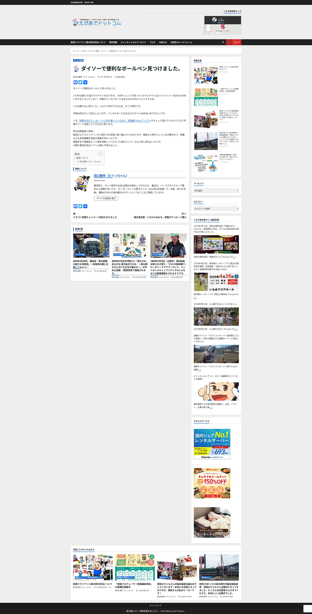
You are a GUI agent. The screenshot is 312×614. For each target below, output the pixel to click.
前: (95, 215)
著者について (82, 158)
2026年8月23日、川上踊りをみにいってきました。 (216, 266)
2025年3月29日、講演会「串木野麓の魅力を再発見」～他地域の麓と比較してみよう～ (90, 264)
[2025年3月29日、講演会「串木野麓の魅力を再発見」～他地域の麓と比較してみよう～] (91, 246)
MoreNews (166, 611)
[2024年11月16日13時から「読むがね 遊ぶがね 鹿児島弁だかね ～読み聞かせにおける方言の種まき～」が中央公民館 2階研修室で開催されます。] (130, 246)
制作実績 (113, 42)
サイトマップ (155, 605)
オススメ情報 (78, 60)
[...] (195, 260)
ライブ (236, 42)
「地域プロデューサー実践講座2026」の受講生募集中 (228, 90)
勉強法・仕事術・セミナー (126, 577)
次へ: (160, 215)
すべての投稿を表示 (106, 198)
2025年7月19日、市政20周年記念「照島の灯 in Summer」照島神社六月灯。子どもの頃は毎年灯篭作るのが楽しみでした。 (216, 379)
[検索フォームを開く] (223, 42)
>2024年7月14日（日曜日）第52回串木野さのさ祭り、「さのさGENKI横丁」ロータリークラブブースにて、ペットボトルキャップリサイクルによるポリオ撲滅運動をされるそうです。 (168, 267)
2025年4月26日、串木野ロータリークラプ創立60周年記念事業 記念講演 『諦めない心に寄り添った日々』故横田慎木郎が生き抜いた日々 (216, 229)
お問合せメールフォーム (181, 42)
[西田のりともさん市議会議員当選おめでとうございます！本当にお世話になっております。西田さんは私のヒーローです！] (177, 567)
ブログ (153, 42)
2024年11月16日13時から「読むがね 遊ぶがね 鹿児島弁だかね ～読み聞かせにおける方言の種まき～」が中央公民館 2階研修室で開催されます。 (129, 267)
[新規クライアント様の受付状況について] (93, 567)
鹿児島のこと (164, 577)
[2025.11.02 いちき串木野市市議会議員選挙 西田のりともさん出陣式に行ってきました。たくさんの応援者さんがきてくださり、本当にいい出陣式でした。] (219, 567)
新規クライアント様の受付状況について (88, 42)
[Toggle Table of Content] (99, 154)
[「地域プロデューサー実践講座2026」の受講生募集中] (135, 567)
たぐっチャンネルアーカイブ (133, 42)
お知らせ (163, 42)
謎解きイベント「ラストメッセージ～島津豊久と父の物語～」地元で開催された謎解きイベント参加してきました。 (216, 301)
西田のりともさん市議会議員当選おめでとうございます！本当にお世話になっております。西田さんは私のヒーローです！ (228, 115)
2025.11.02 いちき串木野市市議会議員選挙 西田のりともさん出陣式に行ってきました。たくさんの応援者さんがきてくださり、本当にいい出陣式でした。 (228, 138)
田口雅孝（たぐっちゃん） (85, 77)
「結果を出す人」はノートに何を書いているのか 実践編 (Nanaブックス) (114, 120)
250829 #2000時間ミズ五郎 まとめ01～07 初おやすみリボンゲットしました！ (228, 157)
